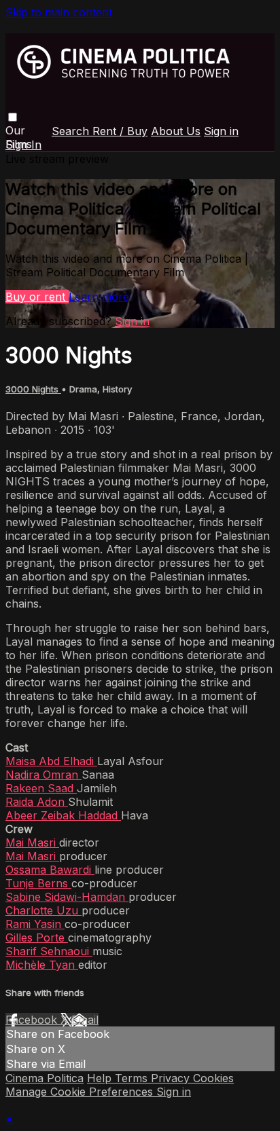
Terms (133, 1078)
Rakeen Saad (41, 788)
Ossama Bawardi (49, 869)
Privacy (172, 1078)
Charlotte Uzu (43, 910)
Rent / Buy (119, 131)
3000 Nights (33, 389)
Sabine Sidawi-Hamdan (66, 897)
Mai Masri (32, 842)
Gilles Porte (36, 937)
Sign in (221, 131)
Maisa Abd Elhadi (51, 761)
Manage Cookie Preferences (80, 1091)
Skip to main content (58, 12)
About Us (175, 131)
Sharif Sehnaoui (48, 951)
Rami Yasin (35, 924)
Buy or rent (37, 296)
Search (72, 131)
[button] (12, 117)
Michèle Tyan (41, 964)
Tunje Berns (38, 883)
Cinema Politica (44, 1078)
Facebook (32, 1019)
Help (101, 1078)
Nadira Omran (43, 774)
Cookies (213, 1078)
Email (85, 1019)
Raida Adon (36, 802)
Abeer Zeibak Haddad (63, 815)
